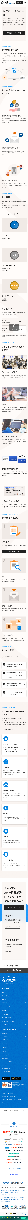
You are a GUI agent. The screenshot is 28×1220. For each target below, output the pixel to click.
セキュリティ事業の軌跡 (5, 1201)
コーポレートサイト (11, 1168)
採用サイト (19, 1168)
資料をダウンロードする (14, 33)
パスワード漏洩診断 (4, 1192)
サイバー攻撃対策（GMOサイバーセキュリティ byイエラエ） (12, 1197)
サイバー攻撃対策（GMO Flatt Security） (8, 1199)
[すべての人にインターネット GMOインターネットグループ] (12, 1214)
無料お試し (19, 2)
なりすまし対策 (20, 1199)
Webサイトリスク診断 (14, 1192)
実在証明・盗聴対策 (4, 1196)
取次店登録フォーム (14, 551)
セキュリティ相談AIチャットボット (7, 1194)
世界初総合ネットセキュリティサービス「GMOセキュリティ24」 (12, 1190)
